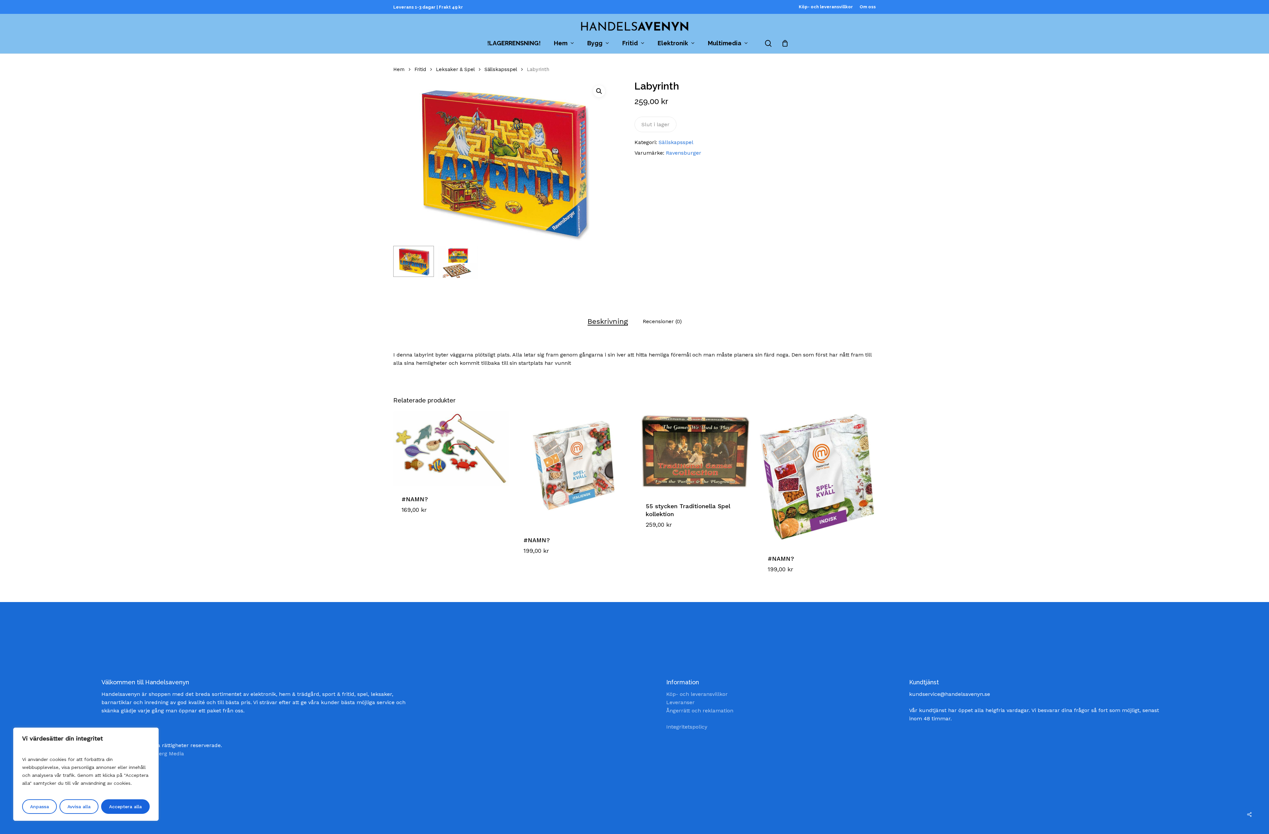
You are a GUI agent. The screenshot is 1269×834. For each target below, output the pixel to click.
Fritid (420, 69)
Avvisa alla (79, 806)
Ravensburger (683, 153)
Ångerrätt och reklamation (699, 710)
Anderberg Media (162, 753)
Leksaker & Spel (455, 69)
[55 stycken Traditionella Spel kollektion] (695, 452)
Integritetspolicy (686, 727)
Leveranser (680, 702)
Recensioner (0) (662, 321)
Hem (398, 69)
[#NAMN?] (451, 448)
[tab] (607, 321)
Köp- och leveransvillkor (697, 694)
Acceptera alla (125, 806)
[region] (86, 774)
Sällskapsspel (500, 69)
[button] (599, 91)
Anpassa (39, 806)
